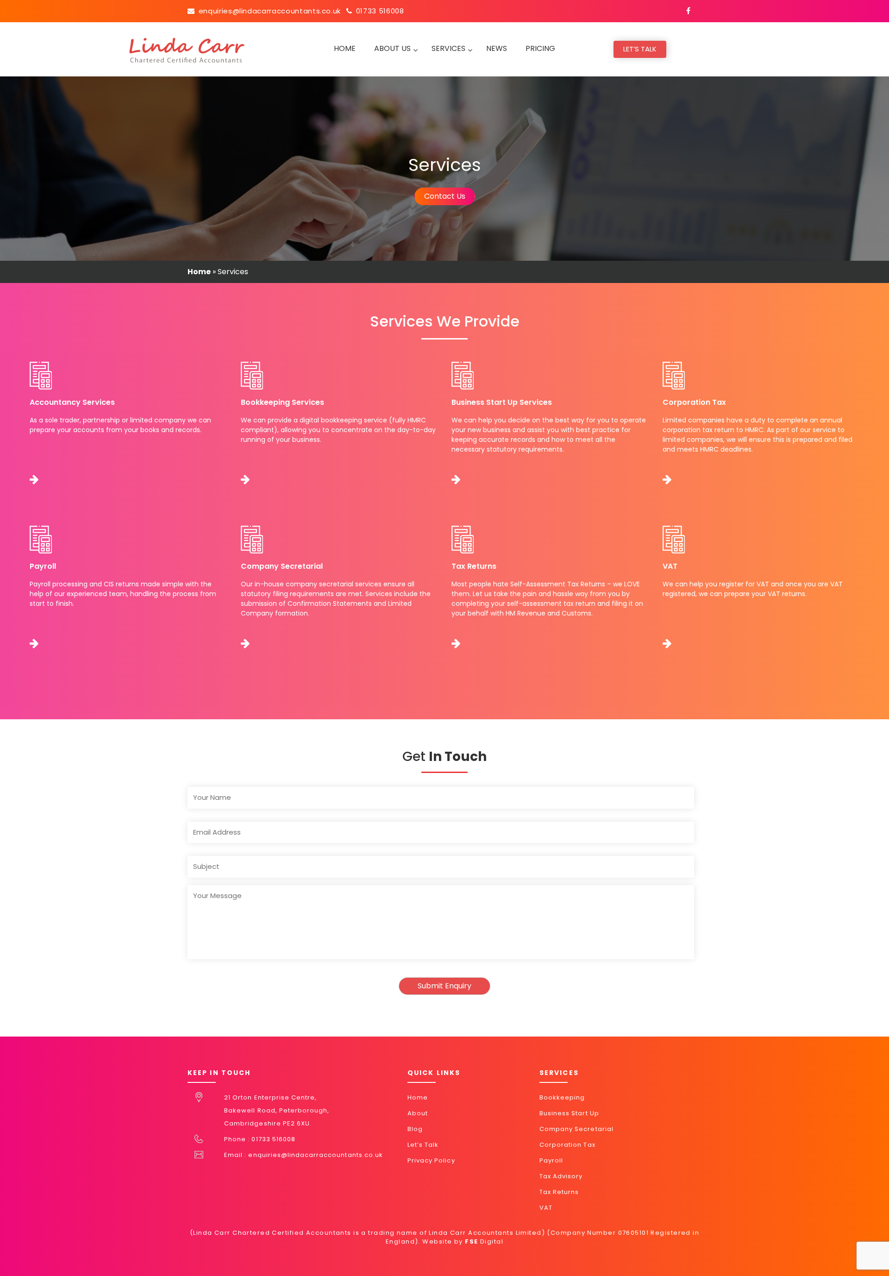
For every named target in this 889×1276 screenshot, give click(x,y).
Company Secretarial (576, 1129)
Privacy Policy (431, 1160)
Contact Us (444, 196)
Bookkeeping (562, 1097)
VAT (545, 1207)
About (417, 1113)
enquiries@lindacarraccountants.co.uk (270, 11)
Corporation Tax (567, 1144)
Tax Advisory (560, 1176)
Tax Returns (559, 1192)
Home (199, 271)
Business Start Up (569, 1113)
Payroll (551, 1160)
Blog (415, 1129)
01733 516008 (380, 11)
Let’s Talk (640, 49)
